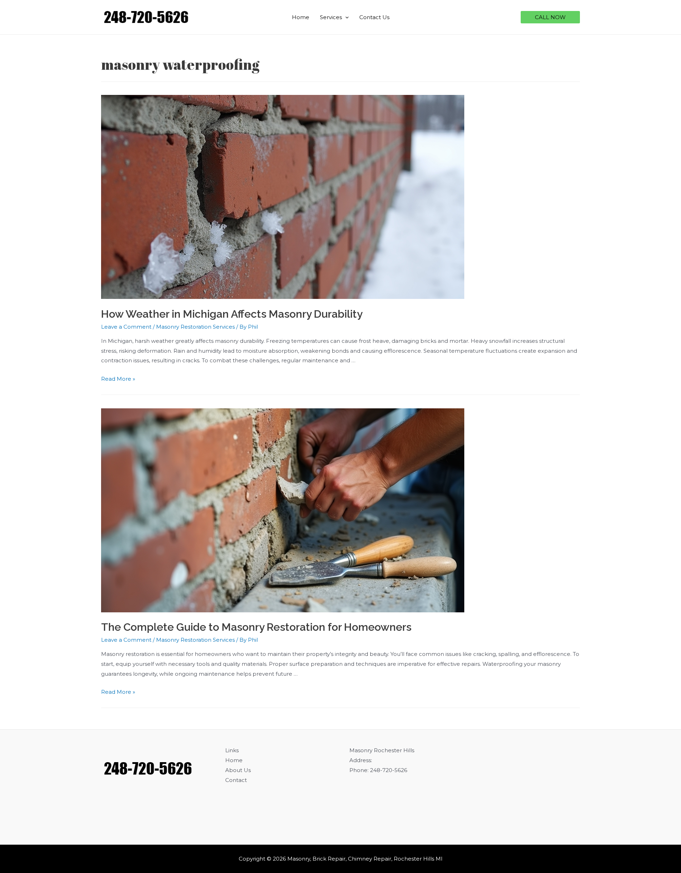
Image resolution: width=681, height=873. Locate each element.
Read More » (118, 378)
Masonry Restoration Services (195, 326)
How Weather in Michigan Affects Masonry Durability (231, 314)
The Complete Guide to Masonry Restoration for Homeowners (256, 627)
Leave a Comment (126, 326)
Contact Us (374, 17)
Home (300, 17)
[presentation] (345, 17)
